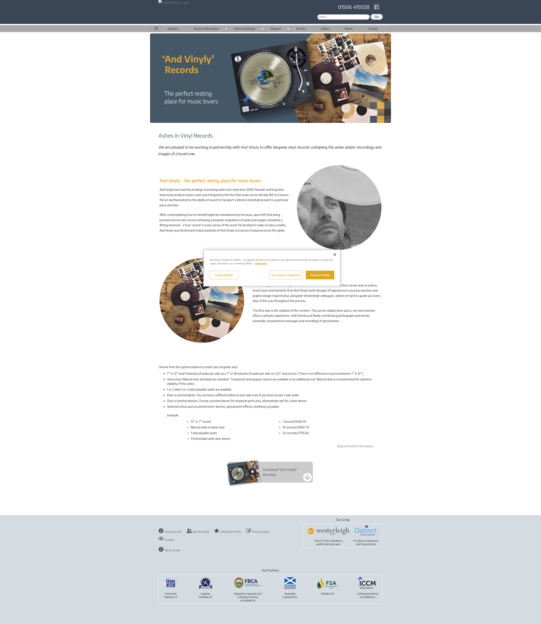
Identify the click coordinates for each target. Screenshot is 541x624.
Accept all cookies (320, 275)
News (348, 28)
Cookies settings (224, 275)
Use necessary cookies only (286, 275)
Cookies (169, 539)
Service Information (206, 28)
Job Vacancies (201, 531)
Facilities (173, 28)
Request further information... (356, 446)
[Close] (334, 254)
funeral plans (368, 544)
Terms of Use (172, 550)
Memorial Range (244, 28)
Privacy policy (260, 531)
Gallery (325, 28)
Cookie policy (260, 263)
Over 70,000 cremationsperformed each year (328, 542)
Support (275, 28)
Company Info (173, 531)
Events (300, 28)
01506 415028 (353, 7)
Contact (373, 28)
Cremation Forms (230, 531)
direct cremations (368, 540)
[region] (272, 268)
